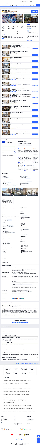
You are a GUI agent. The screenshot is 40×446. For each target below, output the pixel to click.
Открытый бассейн (4, 176)
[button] (28, 1)
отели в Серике (10, 405)
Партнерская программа (30, 420)
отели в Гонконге (10, 411)
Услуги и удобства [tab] (13, 43)
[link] (23, 1)
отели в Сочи (31, 408)
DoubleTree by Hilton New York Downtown (17, 385)
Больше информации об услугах (5, 420)
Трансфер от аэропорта (5, 225)
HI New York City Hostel (6, 383)
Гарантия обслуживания (4, 419)
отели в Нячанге (29, 411)
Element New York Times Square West (8, 380)
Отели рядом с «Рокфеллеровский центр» (17, 388)
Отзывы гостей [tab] (7, 43)
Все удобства (3, 34)
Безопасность (28, 423)
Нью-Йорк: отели (25, 363)
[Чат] (38, 441)
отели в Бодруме (19, 411)
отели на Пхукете (10, 408)
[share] (38, 439)
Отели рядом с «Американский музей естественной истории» (11, 391)
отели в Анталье (24, 405)
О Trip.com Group (16, 424)
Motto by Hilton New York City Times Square (25, 380)
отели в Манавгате (29, 405)
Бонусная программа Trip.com (30, 419)
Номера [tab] (3, 43)
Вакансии (15, 420)
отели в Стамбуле (6, 405)
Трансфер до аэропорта (5, 226)
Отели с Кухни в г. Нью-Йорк (16, 400)
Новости (15, 419)
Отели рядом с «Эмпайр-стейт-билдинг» (24, 391)
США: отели (21, 363)
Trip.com (16, 363)
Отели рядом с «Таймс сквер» (7, 388)
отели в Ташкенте (24, 411)
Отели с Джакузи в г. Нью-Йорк (24, 400)
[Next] (38, 191)
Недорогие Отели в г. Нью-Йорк (8, 400)
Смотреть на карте (29, 40)
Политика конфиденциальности (18, 423)
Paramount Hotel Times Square (7, 385)
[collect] (38, 436)
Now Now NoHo (26, 383)
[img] (9, 18)
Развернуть (3, 38)
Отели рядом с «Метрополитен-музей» (27, 388)
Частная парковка (23, 178)
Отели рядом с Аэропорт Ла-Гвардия (8, 394)
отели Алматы (14, 411)
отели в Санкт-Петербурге (21, 408)
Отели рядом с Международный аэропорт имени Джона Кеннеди (21, 394)
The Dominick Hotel (6, 10)
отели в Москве (28, 408)
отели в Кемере (15, 405)
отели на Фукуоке (15, 408)
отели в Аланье (19, 405)
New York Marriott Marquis (16, 380)
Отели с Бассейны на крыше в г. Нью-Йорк (9, 402)
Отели (18, 363)
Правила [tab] (18, 43)
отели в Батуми (5, 411)
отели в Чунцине (6, 408)
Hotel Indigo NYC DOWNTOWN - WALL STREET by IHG (16, 383)
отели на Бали (33, 411)
